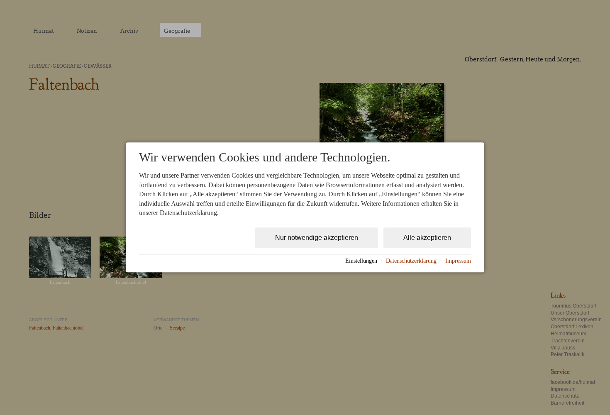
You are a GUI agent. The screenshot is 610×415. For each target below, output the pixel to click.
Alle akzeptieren (427, 238)
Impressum (458, 261)
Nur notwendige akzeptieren (316, 238)
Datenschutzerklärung (411, 261)
